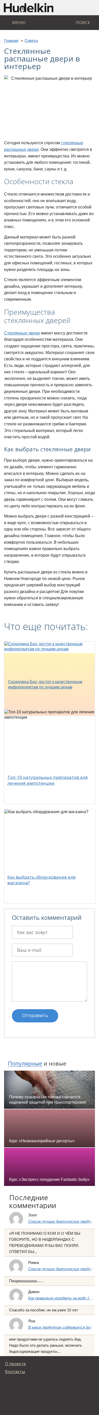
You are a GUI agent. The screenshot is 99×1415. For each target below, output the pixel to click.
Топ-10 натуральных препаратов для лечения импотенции (47, 780)
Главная (11, 40)
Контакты (15, 1371)
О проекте (15, 1363)
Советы (31, 40)
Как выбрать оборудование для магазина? (41, 880)
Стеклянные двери (22, 333)
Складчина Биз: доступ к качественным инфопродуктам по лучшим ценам (45, 684)
